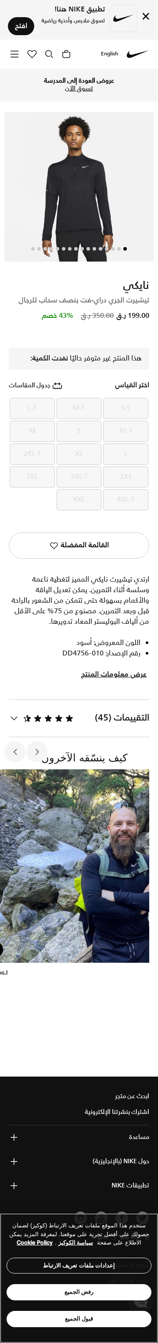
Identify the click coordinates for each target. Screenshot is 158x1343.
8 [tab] (82, 249)
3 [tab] (113, 249)
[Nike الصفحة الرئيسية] (137, 54)
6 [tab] (94, 249)
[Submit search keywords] (49, 54)
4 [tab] (106, 249)
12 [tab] (57, 249)
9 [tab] (76, 249)
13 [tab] (51, 249)
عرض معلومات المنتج (114, 675)
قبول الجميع (79, 1318)
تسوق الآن (79, 89)
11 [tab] (63, 249)
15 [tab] (39, 249)
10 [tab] (70, 249)
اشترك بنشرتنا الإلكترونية (117, 1112)
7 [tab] (88, 249)
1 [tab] (125, 249)
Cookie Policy (35, 1242)
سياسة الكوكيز (75, 1242)
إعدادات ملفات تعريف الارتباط (79, 1265)
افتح (21, 26)
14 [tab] (45, 249)
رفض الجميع (79, 1292)
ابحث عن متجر (132, 1096)
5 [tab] (100, 249)
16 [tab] (33, 249)
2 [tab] (119, 249)
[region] (79, 1278)
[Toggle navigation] (14, 54)
